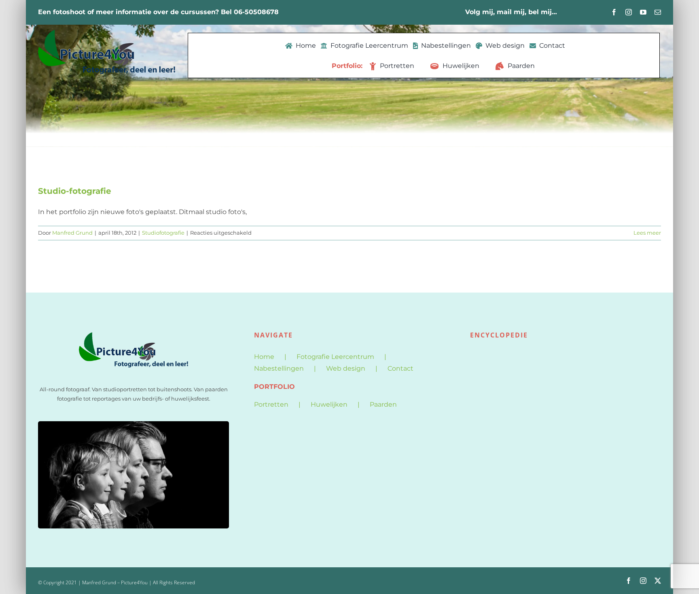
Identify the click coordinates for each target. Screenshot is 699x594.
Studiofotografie (163, 232)
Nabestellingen (279, 368)
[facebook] (614, 12)
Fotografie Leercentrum (335, 357)
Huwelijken (329, 404)
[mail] (658, 12)
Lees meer (647, 232)
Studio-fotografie (74, 191)
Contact (400, 368)
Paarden (383, 404)
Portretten (271, 404)
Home (264, 357)
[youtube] (643, 12)
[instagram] (628, 12)
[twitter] (658, 580)
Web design (345, 368)
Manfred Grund (72, 232)
